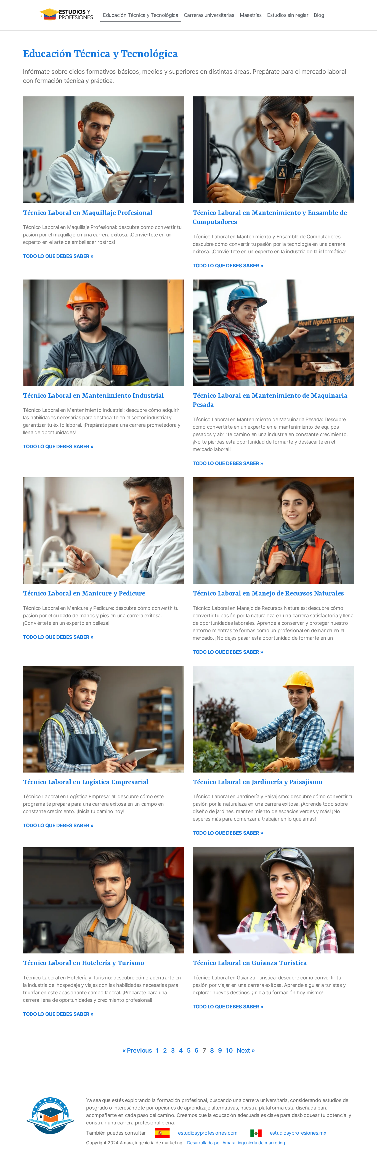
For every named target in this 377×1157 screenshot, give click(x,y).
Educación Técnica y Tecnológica (140, 15)
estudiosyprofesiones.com (208, 1133)
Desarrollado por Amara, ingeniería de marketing (236, 1142)
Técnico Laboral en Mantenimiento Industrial (93, 396)
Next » (246, 1050)
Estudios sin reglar (287, 15)
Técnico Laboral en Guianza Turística (250, 963)
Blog (319, 15)
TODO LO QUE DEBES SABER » (58, 256)
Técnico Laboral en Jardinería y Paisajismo (257, 782)
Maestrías (251, 15)
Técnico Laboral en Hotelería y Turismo (83, 963)
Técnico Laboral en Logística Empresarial (86, 782)
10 (229, 1050)
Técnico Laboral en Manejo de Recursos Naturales (268, 594)
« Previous (137, 1050)
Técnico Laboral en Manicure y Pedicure (84, 594)
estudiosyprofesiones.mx (298, 1133)
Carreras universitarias (209, 15)
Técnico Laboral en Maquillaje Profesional (88, 213)
